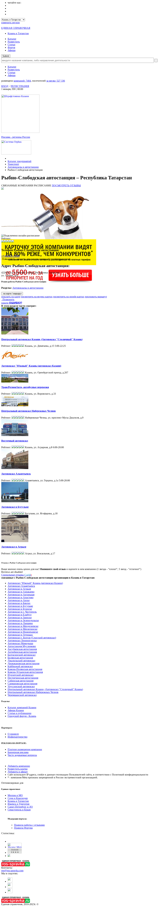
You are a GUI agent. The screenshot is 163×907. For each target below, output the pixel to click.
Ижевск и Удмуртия (18, 804)
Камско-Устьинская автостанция (25, 672)
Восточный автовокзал (14, 440)
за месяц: (55, 80)
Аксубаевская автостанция (22, 649)
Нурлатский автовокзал (20, 675)
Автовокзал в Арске (19, 600)
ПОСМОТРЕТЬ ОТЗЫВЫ (66, 185)
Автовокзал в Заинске (20, 617)
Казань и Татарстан (18, 33)
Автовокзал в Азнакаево (21, 591)
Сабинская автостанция (20, 680)
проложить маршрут (96, 296)
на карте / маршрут (12, 293)
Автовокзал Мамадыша (20, 643)
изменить (10, 22)
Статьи (11, 44)
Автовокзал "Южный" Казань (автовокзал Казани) (31, 365)
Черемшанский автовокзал (22, 695)
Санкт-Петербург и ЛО (20, 806)
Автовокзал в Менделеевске (23, 626)
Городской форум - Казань (22, 716)
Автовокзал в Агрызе (13, 546)
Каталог (12, 38)
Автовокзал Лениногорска (22, 640)
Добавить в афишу (18, 771)
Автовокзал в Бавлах (19, 603)
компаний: (22, 80)
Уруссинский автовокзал (21, 686)
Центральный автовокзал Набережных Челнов (28, 411)
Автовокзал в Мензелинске (22, 629)
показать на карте (10, 296)
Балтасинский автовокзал (21, 655)
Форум (11, 47)
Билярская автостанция (20, 657)
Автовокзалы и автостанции (23, 167)
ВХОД (4, 86)
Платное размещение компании (25, 749)
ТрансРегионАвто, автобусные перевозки (25, 387)
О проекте (13, 734)
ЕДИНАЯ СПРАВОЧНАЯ (15, 28)
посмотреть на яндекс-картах (37, 296)
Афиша (11, 50)
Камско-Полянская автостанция (25, 669)
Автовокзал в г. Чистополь (22, 611)
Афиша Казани (16, 710)
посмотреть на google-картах (68, 296)
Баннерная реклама (18, 752)
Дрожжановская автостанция (23, 663)
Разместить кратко (18, 768)
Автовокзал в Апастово (20, 597)
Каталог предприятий (19, 161)
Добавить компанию (19, 766)
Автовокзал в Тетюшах (20, 634)
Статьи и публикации (19, 713)
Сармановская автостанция (22, 683)
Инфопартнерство (17, 736)
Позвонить (7, 299)
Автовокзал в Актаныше (21, 594)
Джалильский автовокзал (21, 660)
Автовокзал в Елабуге (20, 614)
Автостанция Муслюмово (22, 646)
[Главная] (8, 158)
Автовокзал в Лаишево (20, 623)
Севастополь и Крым (19, 809)
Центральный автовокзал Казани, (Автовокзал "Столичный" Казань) (41, 339)
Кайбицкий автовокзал (20, 666)
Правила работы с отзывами (29, 825)
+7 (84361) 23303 (10, 256)
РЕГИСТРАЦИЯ (20, 86)
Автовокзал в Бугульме (15, 507)
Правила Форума (23, 827)
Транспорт (13, 164)
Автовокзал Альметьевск (16, 473)
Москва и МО (15, 795)
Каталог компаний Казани (22, 707)
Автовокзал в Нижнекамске (23, 632)
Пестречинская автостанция (23, 677)
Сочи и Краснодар (18, 798)
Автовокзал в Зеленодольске (23, 620)
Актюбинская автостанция (22, 652)
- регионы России (15, 137)
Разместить (14, 41)
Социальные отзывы (16, 574)
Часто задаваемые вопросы (22, 755)
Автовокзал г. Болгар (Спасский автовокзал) (32, 637)
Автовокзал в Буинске (20, 609)
